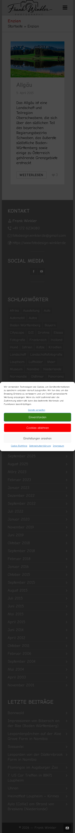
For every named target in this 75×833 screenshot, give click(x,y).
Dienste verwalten (36, 410)
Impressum (58, 445)
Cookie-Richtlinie (19, 445)
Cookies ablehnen (37, 428)
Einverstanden (37, 417)
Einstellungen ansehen (37, 438)
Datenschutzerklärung (40, 445)
